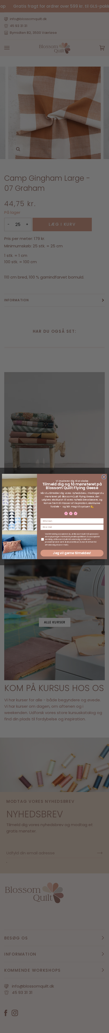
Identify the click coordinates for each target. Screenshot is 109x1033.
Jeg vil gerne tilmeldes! (72, 553)
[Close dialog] (104, 477)
